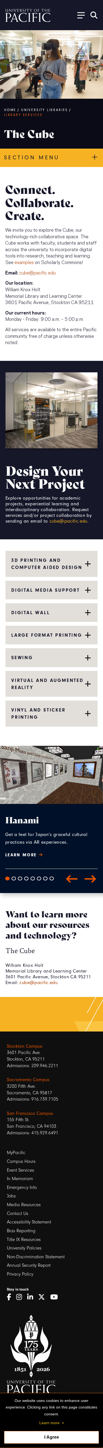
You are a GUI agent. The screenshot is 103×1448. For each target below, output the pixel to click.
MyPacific (16, 1152)
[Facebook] (11, 1297)
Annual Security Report (29, 1265)
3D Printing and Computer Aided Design (46, 563)
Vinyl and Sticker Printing (38, 713)
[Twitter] (43, 1297)
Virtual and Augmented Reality (47, 684)
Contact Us (17, 1213)
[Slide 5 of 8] (32, 878)
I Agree (51, 1437)
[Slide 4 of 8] (26, 878)
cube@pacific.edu (37, 272)
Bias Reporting (21, 1230)
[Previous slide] (71, 878)
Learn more (49, 1423)
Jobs (11, 1195)
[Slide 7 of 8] (45, 878)
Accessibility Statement (29, 1222)
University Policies (24, 1248)
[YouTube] (56, 1297)
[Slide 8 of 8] (51, 878)
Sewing (22, 657)
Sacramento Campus (28, 1079)
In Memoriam (20, 1178)
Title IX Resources (24, 1239)
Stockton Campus (24, 1046)
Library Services (23, 115)
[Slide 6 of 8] (39, 878)
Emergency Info (22, 1187)
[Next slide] (90, 878)
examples (24, 262)
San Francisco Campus (30, 1113)
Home (10, 110)
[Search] (94, 15)
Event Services (20, 1170)
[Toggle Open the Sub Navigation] (79, 15)
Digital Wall (30, 612)
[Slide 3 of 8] (20, 878)
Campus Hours (21, 1161)
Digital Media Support (45, 590)
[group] (51, 840)
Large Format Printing (46, 635)
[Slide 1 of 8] (7, 878)
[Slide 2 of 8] (14, 878)
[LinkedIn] (32, 1297)
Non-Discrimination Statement (36, 1256)
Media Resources (24, 1204)
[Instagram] (21, 1297)
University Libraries (44, 110)
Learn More (22, 854)
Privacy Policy (20, 1274)
